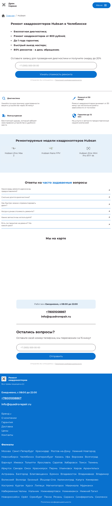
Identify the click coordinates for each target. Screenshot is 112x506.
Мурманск (86, 485)
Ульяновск (65, 468)
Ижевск (18, 462)
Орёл (24, 497)
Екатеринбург (44, 456)
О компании (9, 418)
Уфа (67, 456)
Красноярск (40, 468)
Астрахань (7, 474)
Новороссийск (10, 497)
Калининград (65, 479)
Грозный (33, 479)
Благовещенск (39, 474)
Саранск (69, 497)
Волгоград (91, 456)
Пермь (53, 468)
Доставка (7, 426)
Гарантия (7, 422)
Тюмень (93, 462)
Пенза (48, 497)
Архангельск (91, 468)
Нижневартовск (51, 491)
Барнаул (6, 462)
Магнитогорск (55, 485)
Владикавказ (86, 474)
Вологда (21, 479)
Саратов (58, 462)
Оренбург (36, 497)
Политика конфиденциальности (56, 502)
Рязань (57, 497)
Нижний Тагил (89, 491)
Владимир (102, 474)
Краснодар (42, 451)
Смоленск (101, 497)
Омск (27, 468)
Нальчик (33, 491)
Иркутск (6, 468)
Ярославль (44, 462)
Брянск (54, 474)
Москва (6, 451)
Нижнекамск (70, 491)
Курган (19, 485)
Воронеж (77, 456)
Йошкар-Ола (48, 479)
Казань (59, 456)
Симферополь (84, 497)
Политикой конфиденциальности (68, 80)
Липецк (39, 485)
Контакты (7, 435)
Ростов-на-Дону (61, 451)
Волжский (7, 479)
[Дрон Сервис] (3, 4)
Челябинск (27, 456)
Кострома (7, 485)
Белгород (22, 474)
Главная (10, 15)
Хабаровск (70, 462)
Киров (78, 468)
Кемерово (92, 479)
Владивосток (69, 474)
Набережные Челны (14, 491)
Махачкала (71, 485)
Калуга (80, 479)
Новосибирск (9, 456)
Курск (29, 485)
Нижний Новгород (83, 451)
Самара (17, 468)
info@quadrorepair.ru (56, 316)
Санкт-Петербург (23, 451)
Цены (4, 430)
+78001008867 (56, 311)
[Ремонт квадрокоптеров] (3, 378)
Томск (82, 462)
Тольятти (30, 462)
